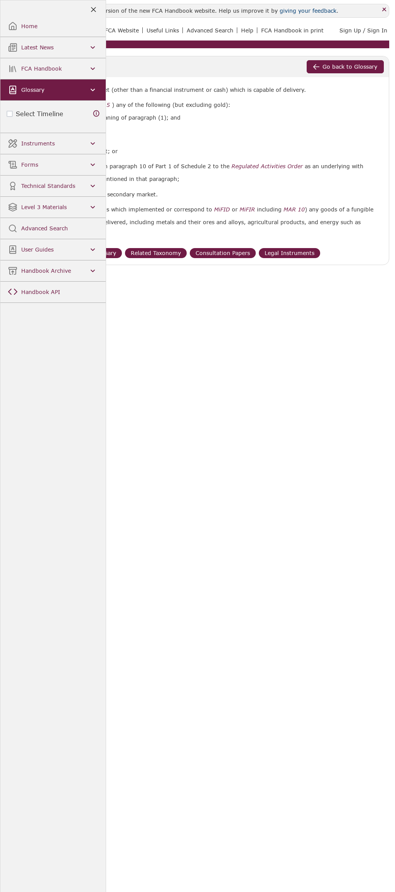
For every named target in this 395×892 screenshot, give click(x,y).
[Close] (384, 9)
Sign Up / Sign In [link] (363, 30)
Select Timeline (39, 113)
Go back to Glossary (349, 66)
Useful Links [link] (163, 30)
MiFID (222, 209)
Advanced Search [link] (210, 30)
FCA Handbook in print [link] (292, 30)
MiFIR (247, 209)
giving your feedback (308, 10)
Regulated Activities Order (267, 166)
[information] (96, 113)
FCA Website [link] (122, 30)
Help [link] (247, 30)
